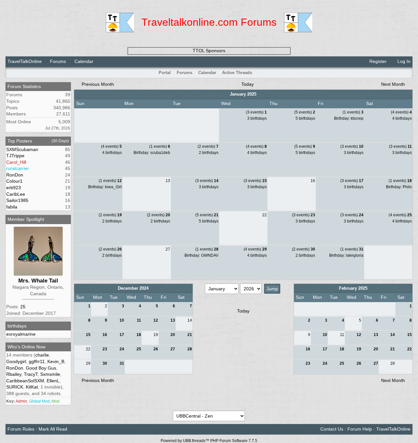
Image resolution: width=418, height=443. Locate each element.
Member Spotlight (26, 219)
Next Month (393, 84)
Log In (403, 61)
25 (22, 306)
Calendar (207, 72)
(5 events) (304, 112)
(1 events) (353, 112)
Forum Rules (21, 429)
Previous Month (97, 84)
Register (377, 61)
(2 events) (208, 146)
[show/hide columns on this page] (408, 72)
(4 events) (401, 112)
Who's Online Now (26, 346)
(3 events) (256, 112)
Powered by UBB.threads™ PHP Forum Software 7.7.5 (209, 440)
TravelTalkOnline (25, 61)
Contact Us (331, 429)
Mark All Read (53, 429)
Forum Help (359, 429)
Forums (58, 61)
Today (247, 84)
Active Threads (237, 72)
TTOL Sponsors (209, 50)
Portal (165, 72)
